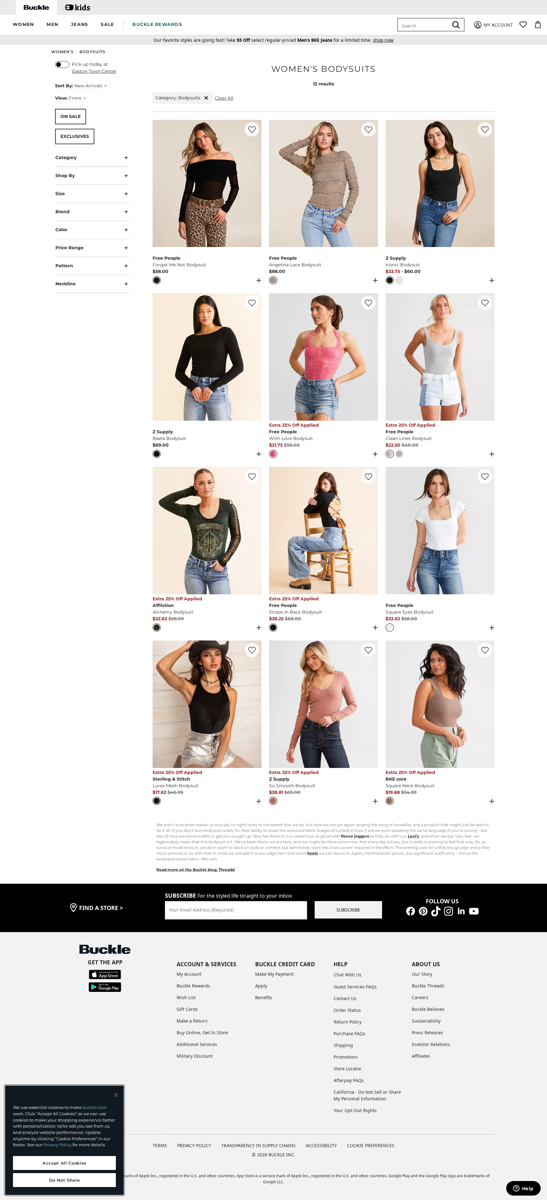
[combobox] (427, 24)
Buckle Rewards (193, 986)
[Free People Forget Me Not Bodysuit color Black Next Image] (253, 183)
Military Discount (195, 1056)
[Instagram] (448, 911)
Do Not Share (64, 1180)
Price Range (69, 247)
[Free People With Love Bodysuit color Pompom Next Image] (370, 357)
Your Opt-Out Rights (355, 1110)
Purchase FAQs (349, 1033)
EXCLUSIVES (74, 136)
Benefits (263, 997)
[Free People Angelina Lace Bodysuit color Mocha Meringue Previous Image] (276, 183)
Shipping (343, 1045)
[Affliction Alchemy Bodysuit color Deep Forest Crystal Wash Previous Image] (160, 531)
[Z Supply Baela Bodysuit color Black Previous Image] (160, 357)
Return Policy (348, 1022)
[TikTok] (436, 911)
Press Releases (427, 1033)
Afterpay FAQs (349, 1080)
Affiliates (421, 1056)
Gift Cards (187, 1009)
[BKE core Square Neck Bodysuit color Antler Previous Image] (393, 704)
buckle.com (95, 1107)
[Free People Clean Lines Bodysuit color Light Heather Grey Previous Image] (393, 357)
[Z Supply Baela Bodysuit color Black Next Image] (253, 357)
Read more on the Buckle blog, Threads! (195, 869)
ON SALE (70, 116)
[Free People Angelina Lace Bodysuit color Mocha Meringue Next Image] (370, 183)
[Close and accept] (116, 1095)
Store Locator (348, 1069)
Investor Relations (431, 1044)
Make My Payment (274, 974)
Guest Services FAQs (355, 987)
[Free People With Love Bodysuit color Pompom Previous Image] (276, 357)
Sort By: (64, 86)
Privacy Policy (57, 1144)
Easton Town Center (94, 71)
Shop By (65, 175)
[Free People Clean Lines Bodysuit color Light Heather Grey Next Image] (486, 357)
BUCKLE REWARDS (157, 24)
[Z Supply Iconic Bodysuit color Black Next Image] (486, 183)
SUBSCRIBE (348, 910)
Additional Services (197, 1044)
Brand (62, 211)
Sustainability (426, 1021)
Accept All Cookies (64, 1163)
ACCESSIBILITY (321, 1145)
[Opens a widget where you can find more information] (523, 1189)
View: (61, 98)
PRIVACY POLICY (194, 1145)
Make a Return (192, 1021)
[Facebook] (410, 911)
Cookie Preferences (370, 1145)
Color (61, 229)
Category (66, 157)
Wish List (186, 997)
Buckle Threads (428, 986)
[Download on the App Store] (105, 974)
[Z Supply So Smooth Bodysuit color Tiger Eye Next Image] (370, 704)
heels (312, 853)
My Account (189, 974)
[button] (23, 25)
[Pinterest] (423, 911)
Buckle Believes (428, 1009)
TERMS (160, 1145)
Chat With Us (348, 975)
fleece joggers (355, 836)
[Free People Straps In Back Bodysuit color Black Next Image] (370, 531)
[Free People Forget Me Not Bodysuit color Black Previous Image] (160, 183)
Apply (261, 986)
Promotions (346, 1057)
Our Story (422, 974)
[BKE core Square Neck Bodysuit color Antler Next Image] (486, 704)
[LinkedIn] (461, 911)
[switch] (62, 64)
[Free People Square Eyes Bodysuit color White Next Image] (486, 531)
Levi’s (413, 836)
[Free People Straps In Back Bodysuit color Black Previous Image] (276, 531)
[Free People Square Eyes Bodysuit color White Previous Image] (393, 531)
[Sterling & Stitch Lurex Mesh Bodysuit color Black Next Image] (253, 704)
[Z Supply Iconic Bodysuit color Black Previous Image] (393, 183)
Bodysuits (92, 51)
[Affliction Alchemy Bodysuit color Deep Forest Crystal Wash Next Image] (253, 531)
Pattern (64, 265)
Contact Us (345, 998)
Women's (62, 51)
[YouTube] (474, 911)
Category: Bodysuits (177, 98)
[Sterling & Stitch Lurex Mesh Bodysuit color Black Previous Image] (160, 704)
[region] (64, 1140)
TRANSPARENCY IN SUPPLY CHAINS (258, 1145)
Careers (420, 997)
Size (60, 193)
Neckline (65, 283)
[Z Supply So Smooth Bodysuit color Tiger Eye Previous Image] (276, 704)
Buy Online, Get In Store (202, 1033)
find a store (101, 908)
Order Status (347, 1010)
